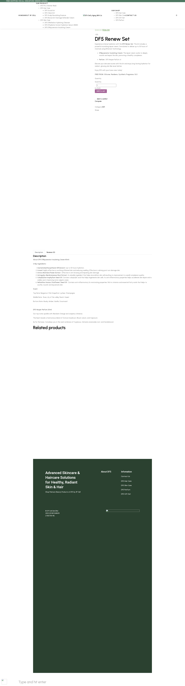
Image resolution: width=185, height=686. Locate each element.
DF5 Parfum (125, 490)
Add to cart (100, 91)
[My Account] (172, 15)
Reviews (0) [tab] (51, 252)
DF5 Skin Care (126, 485)
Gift (103, 107)
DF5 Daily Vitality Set (93, 348)
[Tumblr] (110, 110)
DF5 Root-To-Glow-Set (92, 455)
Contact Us (125, 476)
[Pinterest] (113, 110)
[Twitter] (104, 110)
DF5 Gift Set (126, 494)
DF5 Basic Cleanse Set (92, 391)
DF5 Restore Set (93, 370)
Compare (98, 101)
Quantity (98, 78)
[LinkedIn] (107, 110)
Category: (98, 107)
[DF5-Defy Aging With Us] (92, 15)
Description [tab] (39, 252)
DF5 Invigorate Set (92, 434)
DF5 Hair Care (126, 481)
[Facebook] (102, 110)
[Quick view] (32, 342)
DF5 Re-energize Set (92, 412)
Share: (97, 110)
